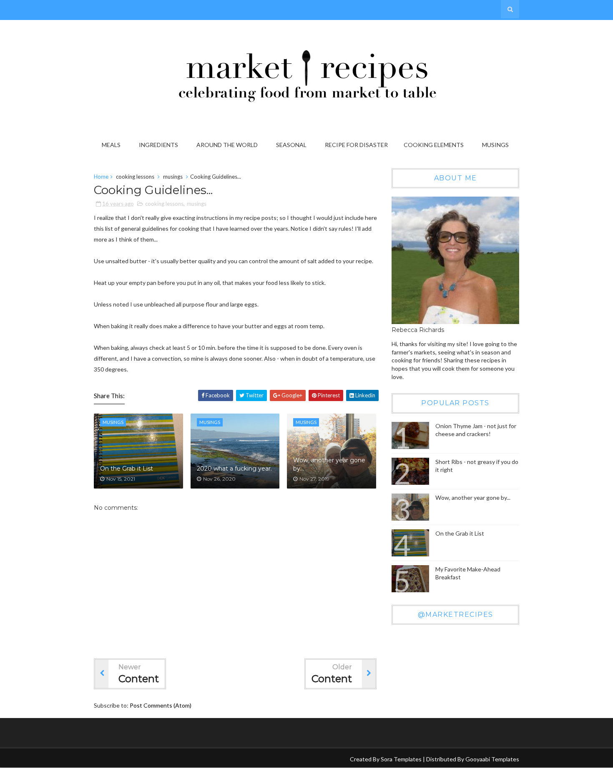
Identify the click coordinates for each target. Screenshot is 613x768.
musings (173, 176)
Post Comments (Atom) (160, 705)
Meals (111, 144)
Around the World (227, 144)
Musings (495, 144)
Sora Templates (401, 759)
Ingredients (158, 144)
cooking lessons (135, 176)
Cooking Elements (434, 144)
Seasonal (291, 144)
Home (101, 176)
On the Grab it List (126, 468)
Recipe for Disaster (356, 144)
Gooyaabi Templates (492, 759)
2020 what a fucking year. (234, 468)
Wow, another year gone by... (329, 464)
